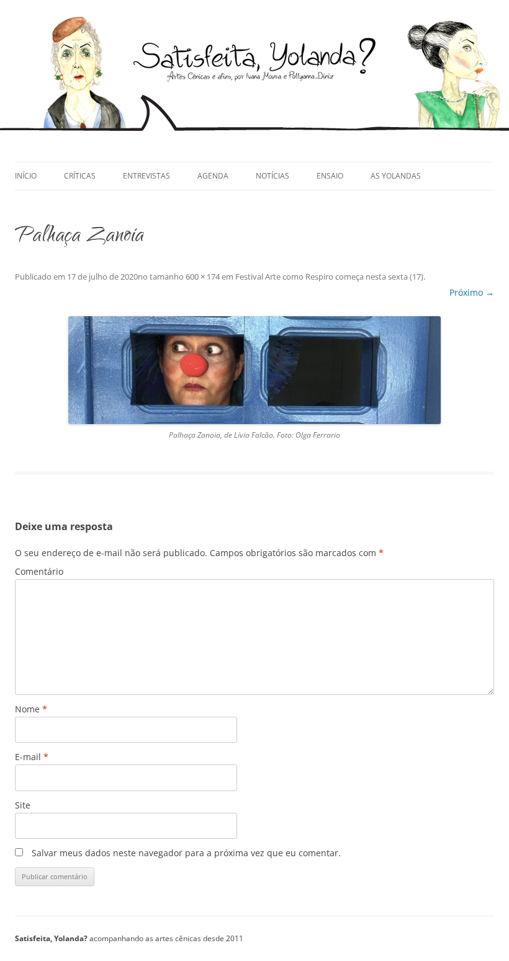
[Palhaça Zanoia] (254, 370)
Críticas (80, 175)
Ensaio (330, 175)
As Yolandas (396, 175)
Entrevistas (146, 175)
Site (22, 805)
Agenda (212, 175)
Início (26, 175)
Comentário (39, 571)
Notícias (272, 175)
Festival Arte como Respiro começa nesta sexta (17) (329, 276)
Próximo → (471, 292)
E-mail (31, 757)
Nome (31, 709)
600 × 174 (203, 276)
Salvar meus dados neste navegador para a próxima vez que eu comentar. (186, 853)
